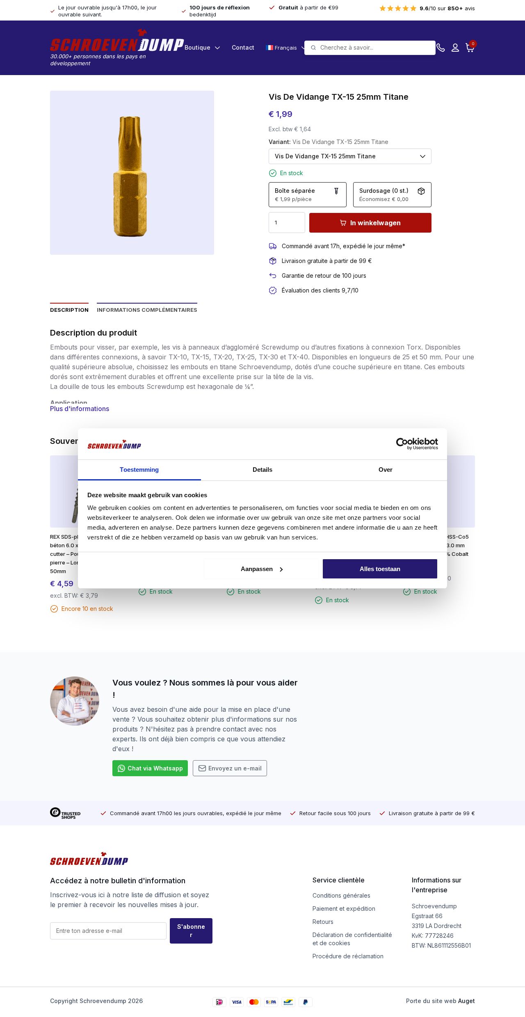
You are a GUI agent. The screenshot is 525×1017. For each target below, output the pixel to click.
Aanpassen (257, 568)
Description (69, 309)
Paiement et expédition (344, 908)
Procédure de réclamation (348, 956)
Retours (323, 921)
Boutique (197, 47)
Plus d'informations (79, 409)
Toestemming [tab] (139, 469)
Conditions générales (341, 895)
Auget (466, 1000)
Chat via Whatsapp (155, 768)
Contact (243, 47)
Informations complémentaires (147, 309)
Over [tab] (386, 469)
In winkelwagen (375, 223)
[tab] (69, 309)
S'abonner (191, 930)
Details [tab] (263, 469)
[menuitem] (285, 47)
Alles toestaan (380, 568)
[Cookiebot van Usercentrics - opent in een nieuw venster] (402, 444)
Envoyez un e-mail (235, 768)
